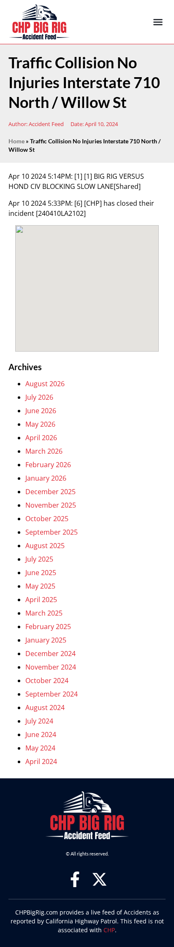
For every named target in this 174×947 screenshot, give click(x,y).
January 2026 (45, 478)
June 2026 (40, 410)
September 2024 (51, 694)
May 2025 (40, 586)
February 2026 (48, 464)
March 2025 (44, 613)
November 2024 (50, 667)
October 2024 (46, 680)
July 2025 (39, 559)
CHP (109, 930)
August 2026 (45, 383)
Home (16, 141)
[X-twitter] (99, 879)
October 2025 (46, 518)
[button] (158, 22)
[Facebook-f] (75, 879)
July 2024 (39, 721)
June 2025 (40, 572)
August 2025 (45, 545)
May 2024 (40, 748)
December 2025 (50, 491)
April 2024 (41, 761)
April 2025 (41, 599)
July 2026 (39, 397)
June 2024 (40, 734)
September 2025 (51, 532)
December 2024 (50, 653)
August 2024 (45, 707)
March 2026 (44, 451)
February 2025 (48, 626)
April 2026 (41, 437)
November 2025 (50, 505)
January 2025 (45, 640)
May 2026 (40, 424)
